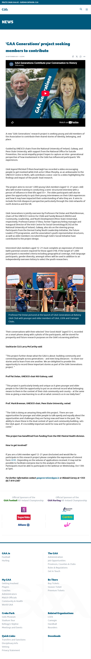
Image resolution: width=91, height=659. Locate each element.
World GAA (7, 604)
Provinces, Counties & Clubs (62, 564)
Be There (53, 579)
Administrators (9, 594)
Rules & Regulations (58, 567)
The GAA (53, 553)
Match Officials (9, 597)
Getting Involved (10, 583)
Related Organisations (60, 613)
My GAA (6, 579)
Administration (55, 557)
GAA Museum (9, 616)
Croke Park (8, 613)
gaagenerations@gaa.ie (47, 477)
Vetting (5, 646)
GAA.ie (6, 553)
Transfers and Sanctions (13, 639)
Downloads (54, 636)
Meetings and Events (12, 627)
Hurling (5, 560)
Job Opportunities (57, 560)
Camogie (52, 620)
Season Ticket (55, 587)
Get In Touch (54, 571)
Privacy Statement (11, 650)
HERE (13, 460)
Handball (52, 624)
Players (5, 587)
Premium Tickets (56, 590)
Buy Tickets (53, 583)
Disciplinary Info (10, 643)
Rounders (52, 627)
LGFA (50, 616)
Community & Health (12, 601)
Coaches (6, 590)
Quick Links (8, 636)
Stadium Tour (8, 620)
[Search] (81, 9)
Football (6, 557)
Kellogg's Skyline (10, 624)
